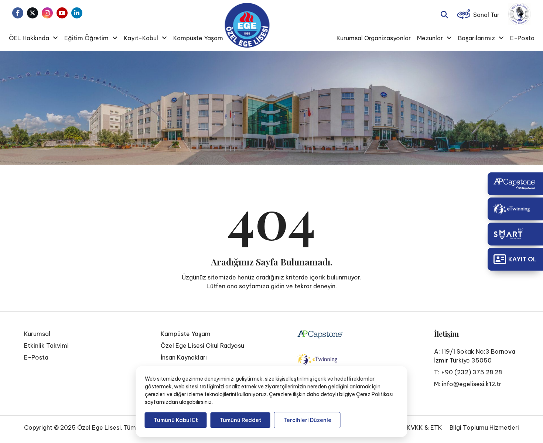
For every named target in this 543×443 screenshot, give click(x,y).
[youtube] (62, 13)
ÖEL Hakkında (29, 38)
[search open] (444, 13)
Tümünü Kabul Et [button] (176, 420)
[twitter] (32, 13)
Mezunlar (430, 38)
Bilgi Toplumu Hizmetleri (484, 427)
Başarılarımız (476, 38)
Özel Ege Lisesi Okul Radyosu (202, 345)
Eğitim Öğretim (86, 38)
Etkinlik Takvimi (46, 345)
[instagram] (47, 13)
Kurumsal (37, 333)
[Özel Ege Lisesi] (247, 25)
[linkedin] (76, 13)
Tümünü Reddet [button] (240, 420)
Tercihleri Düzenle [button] (307, 420)
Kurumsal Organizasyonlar (374, 38)
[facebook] (17, 13)
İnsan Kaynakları (184, 357)
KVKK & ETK (424, 427)
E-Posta (522, 38)
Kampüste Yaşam (198, 38)
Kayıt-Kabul (141, 38)
